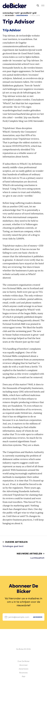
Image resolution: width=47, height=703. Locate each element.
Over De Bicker (23, 661)
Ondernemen (22, 15)
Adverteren (23, 669)
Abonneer (23, 665)
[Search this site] (38, 5)
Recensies (23, 673)
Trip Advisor (12, 30)
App (23, 676)
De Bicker (9, 15)
